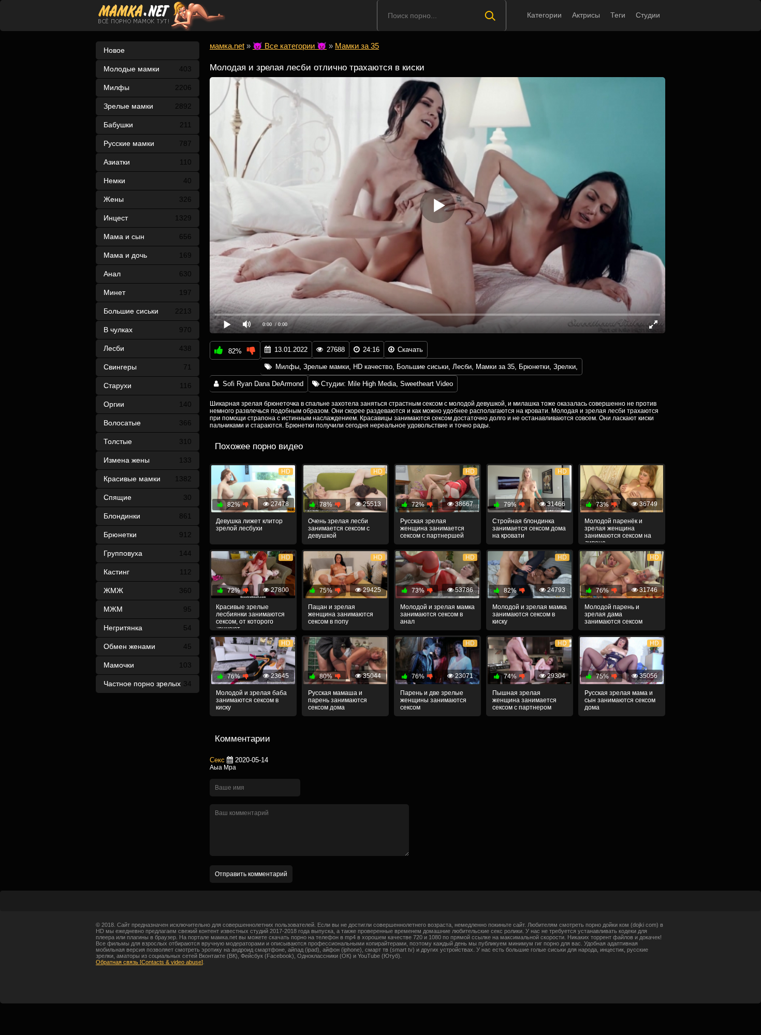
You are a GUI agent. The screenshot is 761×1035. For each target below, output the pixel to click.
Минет (148, 292)
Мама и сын (148, 236)
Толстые (148, 441)
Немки (148, 180)
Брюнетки (148, 534)
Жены (148, 199)
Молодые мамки (148, 69)
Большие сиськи (148, 311)
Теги (617, 15)
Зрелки (564, 367)
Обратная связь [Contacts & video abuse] (149, 962)
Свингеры (148, 367)
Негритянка (148, 628)
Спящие (148, 497)
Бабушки (148, 125)
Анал (148, 274)
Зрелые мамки (148, 106)
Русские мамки (148, 143)
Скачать (410, 349)
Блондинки (148, 516)
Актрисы (586, 15)
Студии (648, 15)
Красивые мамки (148, 479)
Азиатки (148, 162)
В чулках (148, 330)
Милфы (148, 87)
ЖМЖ (148, 590)
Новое (114, 50)
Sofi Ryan (237, 384)
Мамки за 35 (495, 367)
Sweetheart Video (426, 384)
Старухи (148, 385)
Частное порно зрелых (148, 683)
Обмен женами (148, 646)
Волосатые (148, 423)
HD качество (372, 367)
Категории (544, 15)
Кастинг (148, 572)
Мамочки (148, 665)
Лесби (148, 348)
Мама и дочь (148, 255)
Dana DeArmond (278, 384)
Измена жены (148, 460)
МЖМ (148, 609)
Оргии (148, 404)
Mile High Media (372, 384)
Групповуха (148, 553)
